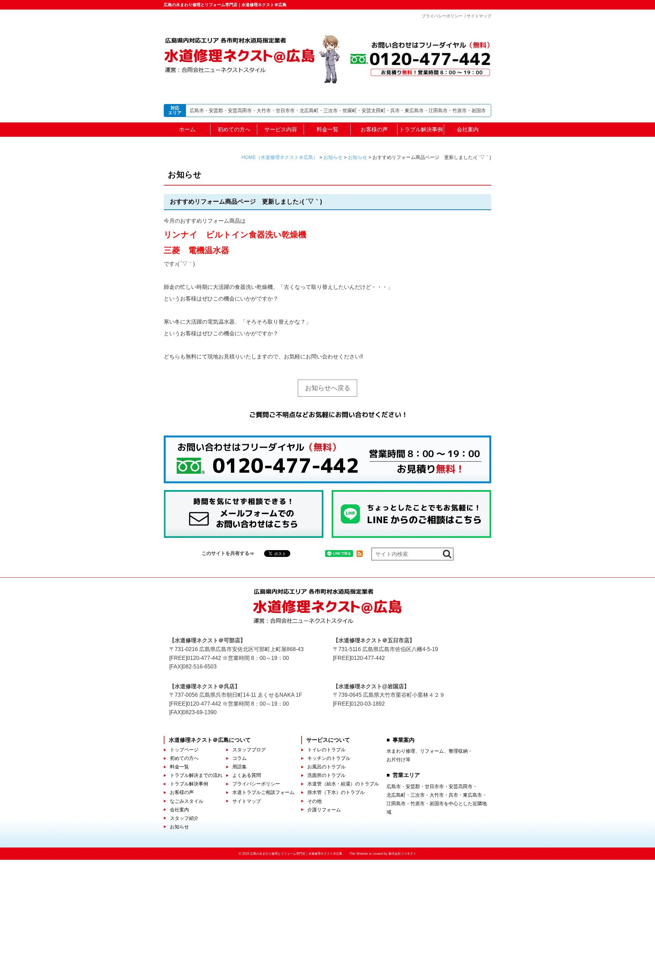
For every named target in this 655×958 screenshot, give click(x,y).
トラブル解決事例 (421, 129)
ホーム (187, 129)
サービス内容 (280, 129)
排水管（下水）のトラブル (336, 792)
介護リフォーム (324, 809)
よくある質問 (246, 775)
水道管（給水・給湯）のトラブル (343, 783)
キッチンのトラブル (328, 758)
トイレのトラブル (326, 749)
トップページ (184, 749)
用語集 (239, 766)
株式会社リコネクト (402, 853)
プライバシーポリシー (442, 16)
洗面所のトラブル (326, 775)
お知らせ (179, 826)
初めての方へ (234, 129)
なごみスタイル (186, 801)
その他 (314, 801)
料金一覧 (327, 129)
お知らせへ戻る (327, 388)
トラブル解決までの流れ (196, 775)
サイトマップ (479, 16)
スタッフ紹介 (184, 818)
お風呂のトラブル (326, 766)
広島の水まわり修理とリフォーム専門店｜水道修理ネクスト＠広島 (225, 4)
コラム (239, 758)
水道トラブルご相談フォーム (263, 792)
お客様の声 (374, 129)
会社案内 (468, 129)
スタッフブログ (249, 749)
